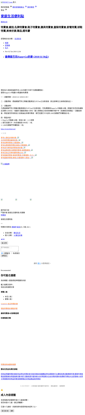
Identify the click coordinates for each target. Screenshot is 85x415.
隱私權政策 (54, 386)
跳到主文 (4, 22)
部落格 (7, 45)
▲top (3, 239)
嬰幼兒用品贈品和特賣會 (31, 379)
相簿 (6, 43)
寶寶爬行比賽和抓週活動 (58, 374)
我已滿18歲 (5, 411)
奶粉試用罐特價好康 (8, 374)
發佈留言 (4, 256)
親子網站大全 (68, 376)
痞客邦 (14, 227)
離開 (12, 411)
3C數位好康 (18, 235)
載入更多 (4, 243)
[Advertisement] (14, 73)
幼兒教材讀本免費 (56, 376)
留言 (18, 227)
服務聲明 (62, 386)
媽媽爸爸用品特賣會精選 (13, 379)
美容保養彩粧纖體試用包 (40, 374)
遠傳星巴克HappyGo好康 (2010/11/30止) (27, 56)
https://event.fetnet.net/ (8, 129)
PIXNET (27, 386)
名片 (6, 48)
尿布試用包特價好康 (23, 374)
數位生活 (17, 233)
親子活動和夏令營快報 (29, 376)
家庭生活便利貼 (12, 16)
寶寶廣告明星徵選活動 (12, 376)
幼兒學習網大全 (44, 376)
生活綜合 (18, 39)
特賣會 (3, 215)
